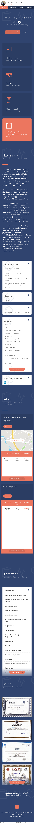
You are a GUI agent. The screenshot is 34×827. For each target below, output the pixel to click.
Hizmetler (29, 7)
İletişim (20, 7)
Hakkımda (13, 7)
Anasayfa (4, 7)
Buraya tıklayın (12, 795)
